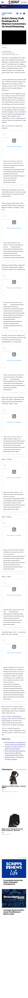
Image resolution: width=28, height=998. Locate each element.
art (2, 82)
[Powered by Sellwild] (24, 857)
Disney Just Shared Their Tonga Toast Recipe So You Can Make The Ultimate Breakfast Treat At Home (15, 753)
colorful (14, 88)
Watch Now (23, 2)
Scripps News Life (7, 13)
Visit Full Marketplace (21, 769)
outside (9, 110)
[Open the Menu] (2, 2)
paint (3, 72)
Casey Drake (14, 185)
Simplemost (5, 730)
